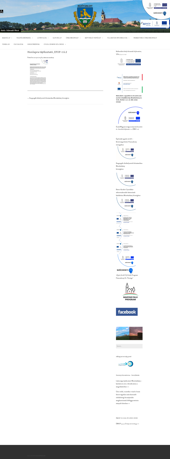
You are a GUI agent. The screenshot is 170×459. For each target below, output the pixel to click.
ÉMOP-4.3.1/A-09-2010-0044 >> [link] (127, 424)
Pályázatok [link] (18, 44)
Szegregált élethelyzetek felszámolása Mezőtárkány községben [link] (48, 98)
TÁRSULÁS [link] (6, 44)
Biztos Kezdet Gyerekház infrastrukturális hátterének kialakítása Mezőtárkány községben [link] (128, 192)
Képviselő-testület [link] (93, 38)
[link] (1, 11)
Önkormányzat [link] (72, 38)
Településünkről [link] (23, 38)
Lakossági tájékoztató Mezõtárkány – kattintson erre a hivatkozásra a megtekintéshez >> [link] (129, 384)
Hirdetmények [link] (33, 44)
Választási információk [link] (117, 38)
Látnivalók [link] (42, 38)
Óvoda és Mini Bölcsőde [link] (54, 44)
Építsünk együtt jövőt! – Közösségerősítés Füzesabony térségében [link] (126, 142)
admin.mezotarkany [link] (48, 58)
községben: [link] (120, 169)
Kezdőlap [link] (6, 38)
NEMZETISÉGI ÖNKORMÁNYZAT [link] (145, 38)
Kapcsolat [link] (57, 38)
